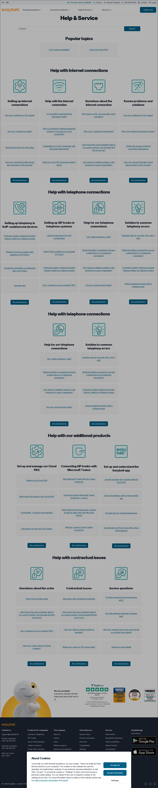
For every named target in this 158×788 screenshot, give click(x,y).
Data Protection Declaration (46, 780)
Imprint (65, 780)
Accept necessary (115, 773)
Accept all (114, 765)
